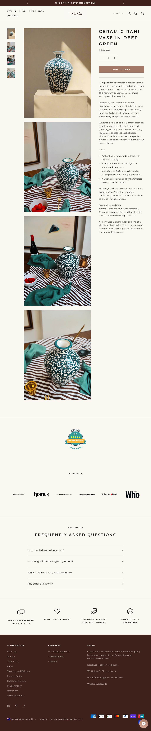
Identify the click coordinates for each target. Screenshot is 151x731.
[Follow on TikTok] (23, 705)
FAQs (10, 666)
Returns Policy (14, 676)
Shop (22, 11)
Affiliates (52, 661)
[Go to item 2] (11, 46)
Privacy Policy (14, 685)
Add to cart (122, 69)
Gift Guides (36, 11)
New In (11, 11)
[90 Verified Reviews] (75, 451)
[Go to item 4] (11, 73)
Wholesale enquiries (58, 651)
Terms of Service (15, 695)
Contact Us (13, 661)
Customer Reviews (16, 681)
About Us (12, 651)
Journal (12, 16)
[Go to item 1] (11, 33)
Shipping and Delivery (18, 671)
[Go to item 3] (11, 60)
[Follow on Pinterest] (16, 705)
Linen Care (12, 690)
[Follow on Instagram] (8, 705)
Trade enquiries (56, 656)
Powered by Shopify (70, 719)
